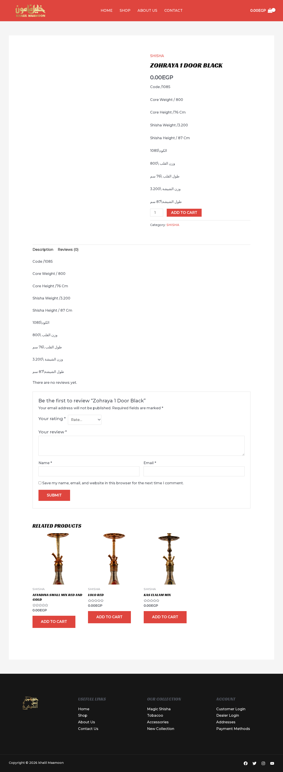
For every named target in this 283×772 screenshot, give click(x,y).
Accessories (158, 722)
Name (45, 463)
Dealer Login (227, 715)
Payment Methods (233, 729)
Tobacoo (155, 715)
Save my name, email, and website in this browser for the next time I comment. (113, 483)
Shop (125, 10)
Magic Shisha (159, 709)
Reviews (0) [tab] (68, 249)
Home (107, 10)
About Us (147, 10)
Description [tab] (43, 249)
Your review (52, 431)
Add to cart (184, 212)
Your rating (52, 418)
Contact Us (88, 729)
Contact (173, 10)
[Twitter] (254, 763)
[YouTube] (272, 763)
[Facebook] (246, 763)
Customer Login (230, 709)
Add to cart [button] (54, 622)
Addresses (225, 722)
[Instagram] (263, 763)
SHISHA (157, 56)
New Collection (160, 729)
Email (149, 463)
